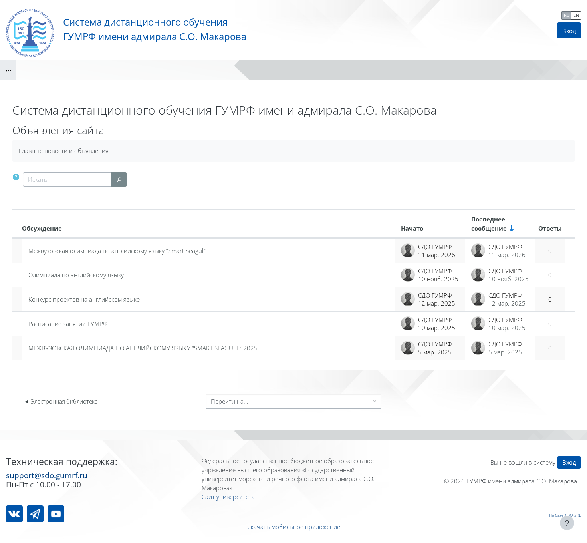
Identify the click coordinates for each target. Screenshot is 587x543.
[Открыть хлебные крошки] (8, 70)
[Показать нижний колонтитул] (567, 523)
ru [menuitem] (566, 15)
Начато (412, 228)
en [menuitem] (576, 15)
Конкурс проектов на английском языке (84, 299)
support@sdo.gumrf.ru (46, 475)
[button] (16, 177)
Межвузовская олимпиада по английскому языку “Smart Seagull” (117, 251)
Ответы (550, 228)
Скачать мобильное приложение (293, 527)
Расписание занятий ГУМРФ (67, 324)
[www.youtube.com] (56, 513)
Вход (569, 31)
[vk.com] (14, 513)
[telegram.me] (35, 513)
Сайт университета (228, 497)
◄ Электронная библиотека (60, 401)
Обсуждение (42, 228)
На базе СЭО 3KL (565, 515)
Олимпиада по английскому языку (76, 275)
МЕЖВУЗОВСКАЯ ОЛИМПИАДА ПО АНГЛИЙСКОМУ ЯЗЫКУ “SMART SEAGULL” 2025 (143, 348)
